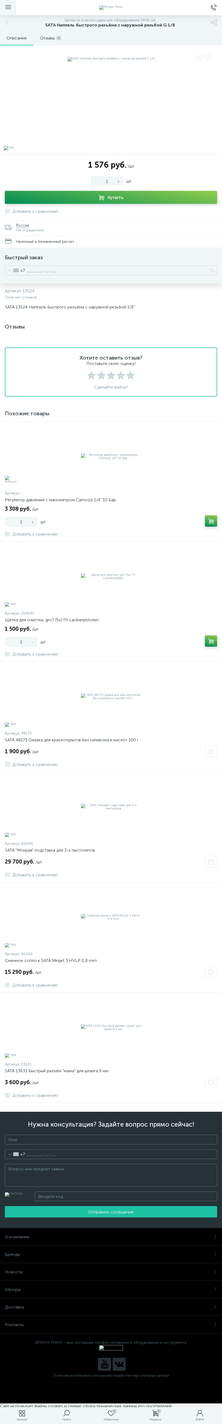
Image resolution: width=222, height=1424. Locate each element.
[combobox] (15, 270)
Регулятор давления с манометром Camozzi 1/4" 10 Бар (60, 499)
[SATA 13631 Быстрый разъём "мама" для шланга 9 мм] (111, 1028)
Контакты (14, 1324)
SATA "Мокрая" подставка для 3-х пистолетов (50, 850)
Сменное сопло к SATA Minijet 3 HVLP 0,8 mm (51, 960)
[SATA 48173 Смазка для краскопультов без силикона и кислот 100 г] (111, 697)
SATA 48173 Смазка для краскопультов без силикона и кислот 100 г (72, 739)
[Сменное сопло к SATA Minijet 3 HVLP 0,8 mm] (111, 917)
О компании (17, 1236)
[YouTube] (104, 1364)
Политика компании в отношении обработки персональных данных (111, 1375)
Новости (14, 1271)
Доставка (14, 1307)
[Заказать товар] (211, 751)
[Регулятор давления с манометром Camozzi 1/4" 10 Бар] (111, 457)
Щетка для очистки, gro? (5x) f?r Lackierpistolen (52, 619)
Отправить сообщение (111, 1211)
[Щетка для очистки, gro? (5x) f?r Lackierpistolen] (111, 577)
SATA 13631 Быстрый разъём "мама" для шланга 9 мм (57, 1070)
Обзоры (13, 1289)
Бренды (12, 1254)
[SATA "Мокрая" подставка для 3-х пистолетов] (111, 807)
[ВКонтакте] (119, 1364)
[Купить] (211, 521)
